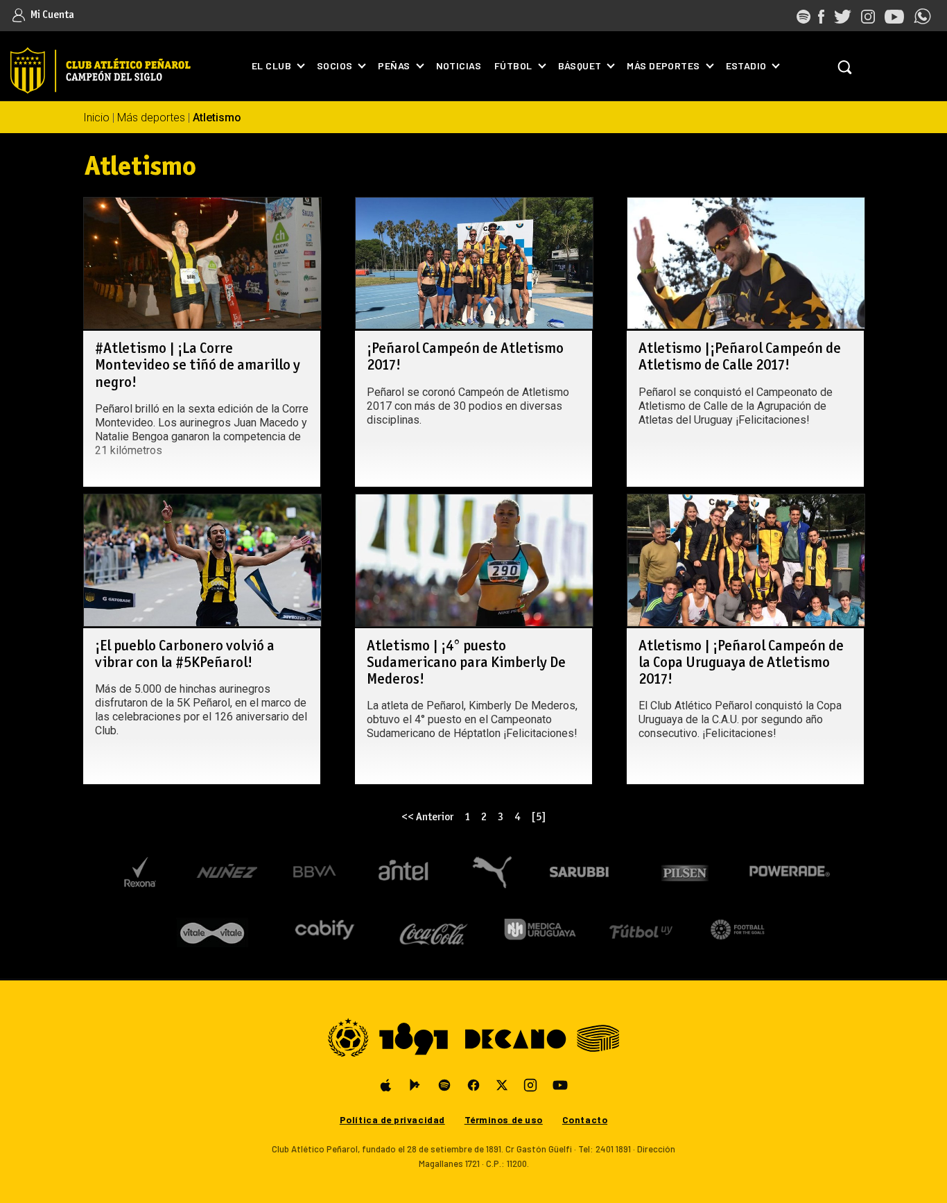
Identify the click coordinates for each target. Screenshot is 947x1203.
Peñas (394, 65)
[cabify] (324, 929)
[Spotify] (444, 1085)
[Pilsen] (684, 872)
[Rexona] (139, 872)
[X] (502, 1085)
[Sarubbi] (582, 872)
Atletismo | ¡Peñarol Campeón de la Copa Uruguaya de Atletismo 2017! (741, 663)
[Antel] (404, 872)
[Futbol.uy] (641, 929)
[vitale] (214, 929)
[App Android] (415, 1085)
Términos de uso (503, 1119)
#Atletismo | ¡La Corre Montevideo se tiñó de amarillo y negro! (197, 366)
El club (271, 65)
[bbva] (315, 872)
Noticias (458, 65)
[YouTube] (560, 1085)
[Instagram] (530, 1085)
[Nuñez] (226, 872)
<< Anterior (427, 817)
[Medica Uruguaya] (539, 929)
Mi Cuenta (51, 15)
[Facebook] (473, 1085)
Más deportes (663, 65)
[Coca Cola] (434, 929)
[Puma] (490, 872)
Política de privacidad (392, 1119)
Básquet (580, 65)
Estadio (746, 65)
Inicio (96, 117)
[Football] (737, 929)
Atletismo (217, 117)
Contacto (584, 1119)
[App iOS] (386, 1085)
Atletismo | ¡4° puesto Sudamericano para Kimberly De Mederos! (466, 663)
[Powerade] (790, 872)
